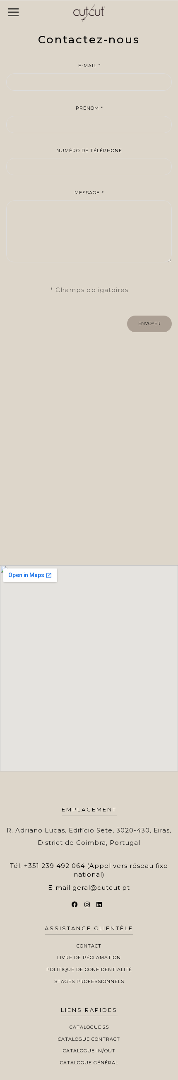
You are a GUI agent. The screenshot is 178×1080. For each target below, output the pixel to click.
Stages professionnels (89, 981)
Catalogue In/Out (89, 1051)
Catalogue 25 (89, 1027)
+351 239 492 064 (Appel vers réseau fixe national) (96, 870)
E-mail (89, 65)
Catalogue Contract (89, 1039)
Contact (89, 946)
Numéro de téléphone (89, 150)
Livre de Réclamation (89, 957)
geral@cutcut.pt (101, 887)
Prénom (89, 108)
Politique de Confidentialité (89, 969)
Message (89, 193)
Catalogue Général (89, 1063)
